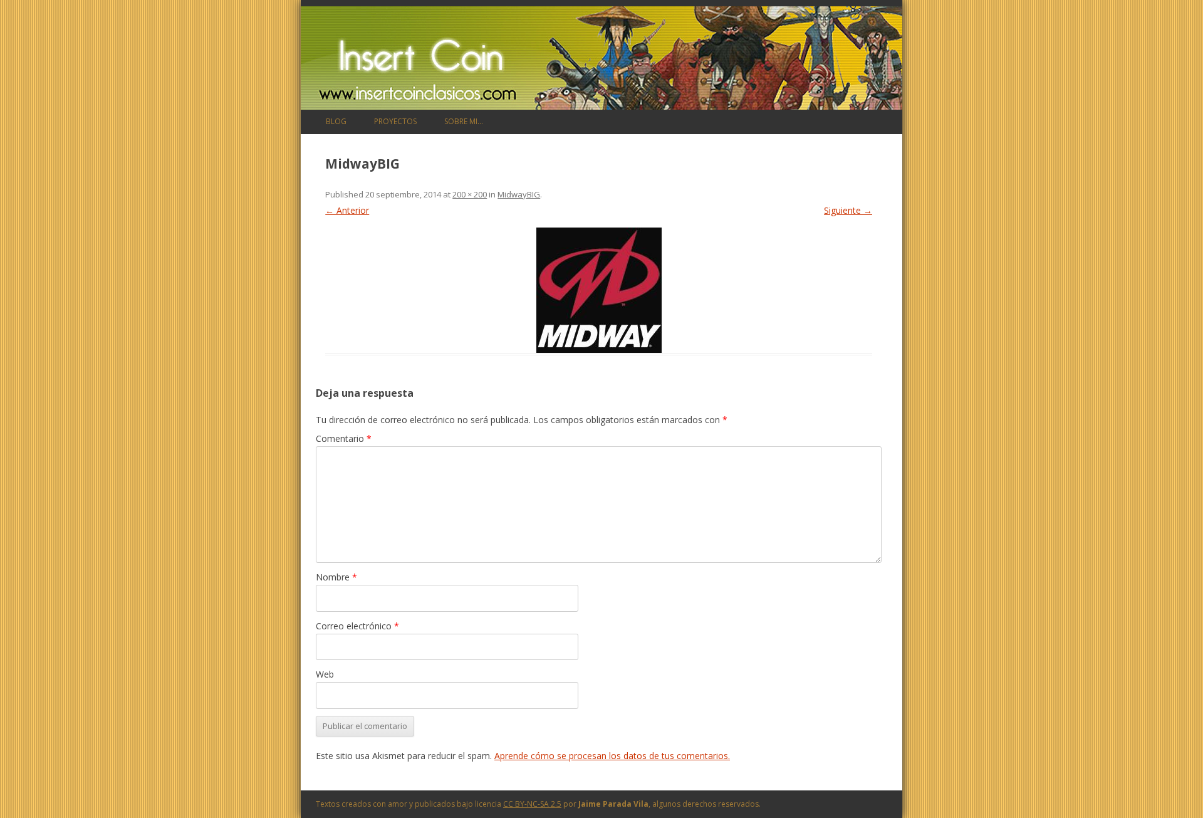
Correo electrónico (357, 626)
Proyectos (395, 121)
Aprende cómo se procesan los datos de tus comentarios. (612, 756)
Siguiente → (848, 210)
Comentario (344, 438)
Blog (336, 121)
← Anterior (347, 210)
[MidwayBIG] (598, 290)
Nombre (336, 577)
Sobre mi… (463, 121)
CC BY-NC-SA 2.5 (532, 804)
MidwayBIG (518, 194)
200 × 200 (469, 194)
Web (325, 674)
